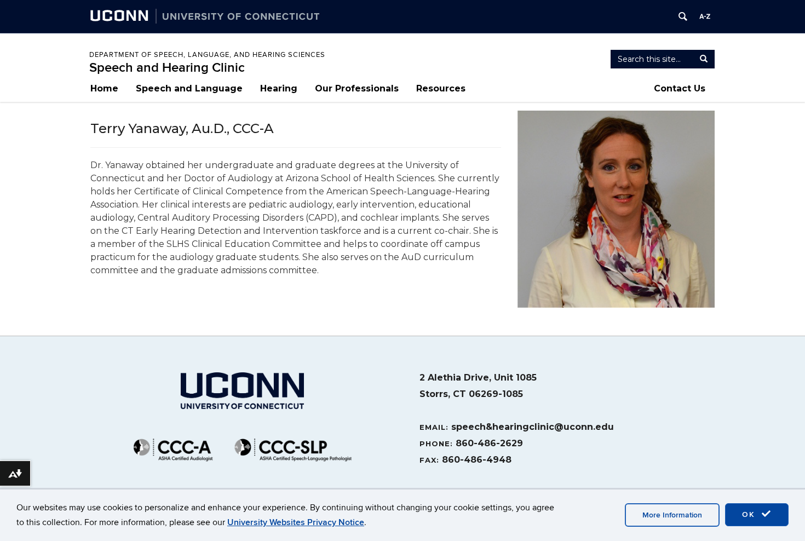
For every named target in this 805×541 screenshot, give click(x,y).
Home (104, 88)
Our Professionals (357, 88)
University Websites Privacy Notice (295, 522)
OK (750, 514)
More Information (672, 515)
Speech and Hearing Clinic (167, 68)
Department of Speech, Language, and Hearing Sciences (207, 54)
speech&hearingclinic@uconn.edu (532, 427)
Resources (440, 88)
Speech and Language (189, 88)
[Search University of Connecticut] (683, 16)
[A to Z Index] (705, 16)
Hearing (278, 88)
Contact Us (679, 88)
